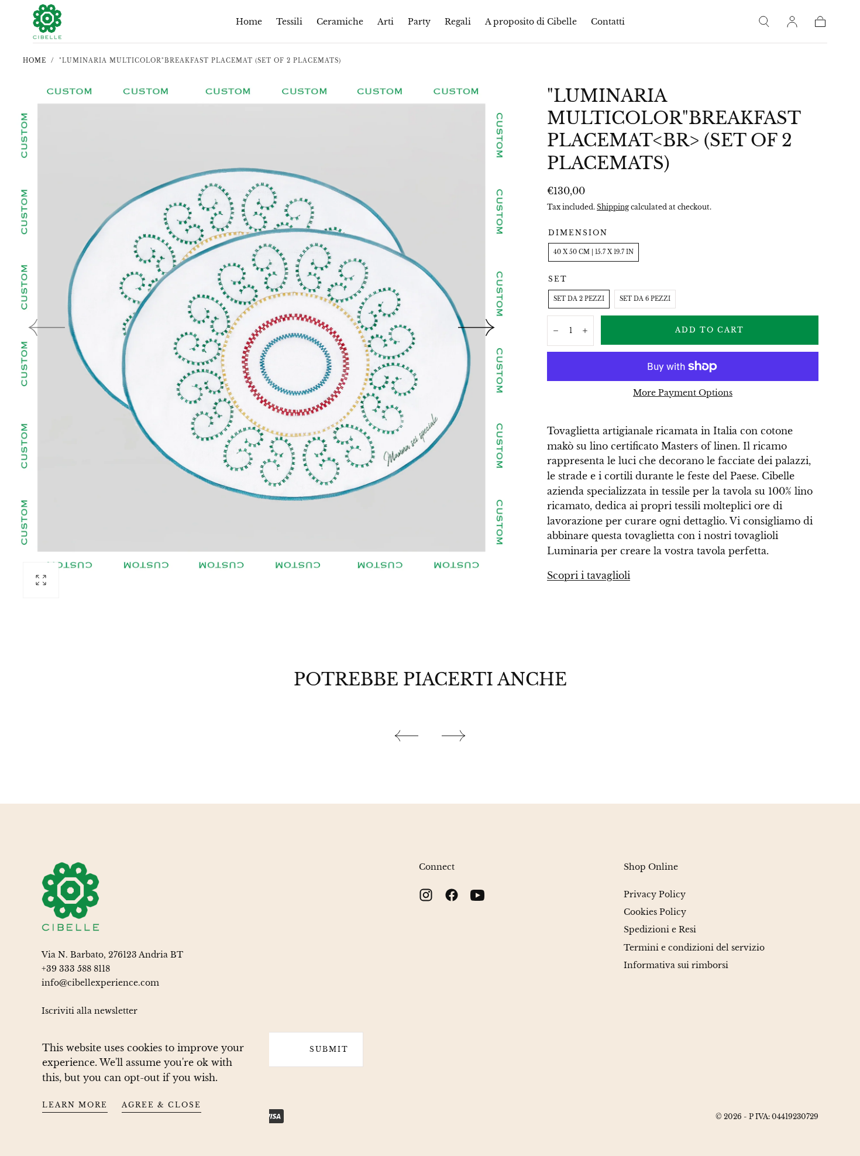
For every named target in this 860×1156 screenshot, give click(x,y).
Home (249, 22)
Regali (458, 22)
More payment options (682, 393)
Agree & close (161, 1104)
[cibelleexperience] (71, 897)
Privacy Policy (655, 894)
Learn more (75, 1104)
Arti (385, 22)
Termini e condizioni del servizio (694, 947)
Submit (329, 1049)
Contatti (608, 22)
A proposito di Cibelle (531, 22)
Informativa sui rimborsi (676, 965)
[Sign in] (792, 22)
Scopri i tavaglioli (588, 575)
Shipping (613, 207)
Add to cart (709, 329)
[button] (764, 22)
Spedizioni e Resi (660, 929)
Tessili (289, 22)
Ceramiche (340, 22)
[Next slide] (477, 328)
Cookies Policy (655, 912)
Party (419, 22)
